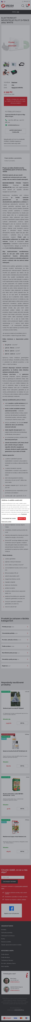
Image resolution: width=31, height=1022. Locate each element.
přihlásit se (27, 1)
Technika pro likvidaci (7, 960)
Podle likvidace (5, 957)
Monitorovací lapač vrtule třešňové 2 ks (14, 836)
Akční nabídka (5, 966)
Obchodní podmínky (6, 932)
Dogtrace (14, 82)
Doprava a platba (6, 941)
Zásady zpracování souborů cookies (11, 944)
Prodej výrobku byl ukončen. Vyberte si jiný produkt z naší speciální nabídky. (16, 101)
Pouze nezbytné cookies (9, 518)
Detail (22, 723)
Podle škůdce (5, 954)
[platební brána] (15, 1017)
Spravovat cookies (6, 521)
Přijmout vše (21, 518)
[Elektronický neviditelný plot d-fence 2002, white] (6, 64)
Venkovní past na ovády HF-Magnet (13, 708)
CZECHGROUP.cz (19, 1010)
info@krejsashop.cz (13, 125)
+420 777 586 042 (14, 980)
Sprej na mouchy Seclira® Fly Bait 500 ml (15, 751)
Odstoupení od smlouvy (8, 935)
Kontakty (3, 929)
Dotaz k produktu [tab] (10, 160)
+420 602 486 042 (14, 988)
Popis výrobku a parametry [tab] (13, 158)
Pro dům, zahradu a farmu (8, 963)
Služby (3, 938)
